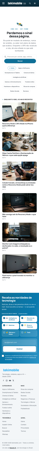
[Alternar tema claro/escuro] (35, 3)
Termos (23, 431)
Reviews (26, 91)
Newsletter (6, 431)
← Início (11, 68)
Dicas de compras (29, 86)
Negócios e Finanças (28, 399)
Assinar (19, 349)
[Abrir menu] (3, 3)
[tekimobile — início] (16, 3)
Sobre (23, 421)
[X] (13, 381)
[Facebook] (3, 381)
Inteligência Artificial (19, 77)
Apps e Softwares (24, 68)
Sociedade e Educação (29, 405)
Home (4, 421)
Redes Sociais (14, 91)
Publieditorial (25, 408)
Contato (23, 424)
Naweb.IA (13, 448)
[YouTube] (10, 381)
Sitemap (5, 434)
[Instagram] (7, 381)
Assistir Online (7, 424)
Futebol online (29, 82)
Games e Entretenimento (13, 82)
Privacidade (25, 428)
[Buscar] (30, 3)
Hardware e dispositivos (12, 86)
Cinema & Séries (29, 73)
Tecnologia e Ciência (28, 402)
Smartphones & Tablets (12, 73)
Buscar (20, 61)
